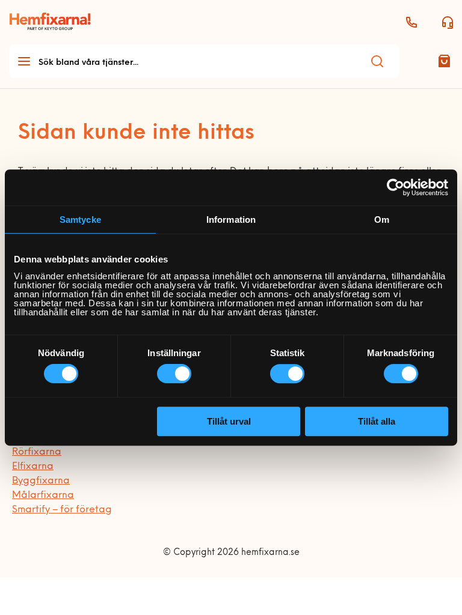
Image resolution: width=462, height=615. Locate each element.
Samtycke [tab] (80, 219)
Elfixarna (33, 466)
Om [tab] (381, 219)
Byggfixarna (41, 481)
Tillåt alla (376, 421)
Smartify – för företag (62, 510)
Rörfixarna (36, 452)
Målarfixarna (43, 495)
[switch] (174, 373)
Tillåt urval (229, 421)
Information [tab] (231, 219)
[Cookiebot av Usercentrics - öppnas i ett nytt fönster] (395, 187)
